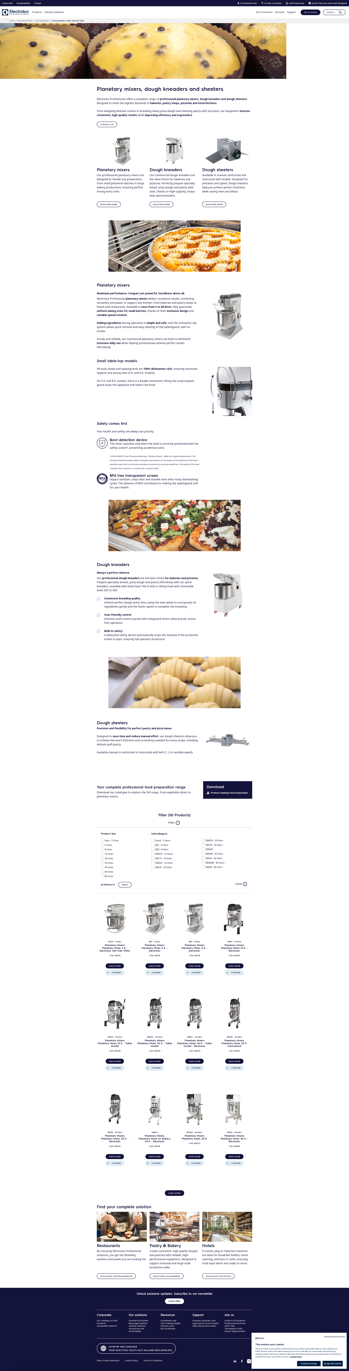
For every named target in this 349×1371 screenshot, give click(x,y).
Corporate (7, 3)
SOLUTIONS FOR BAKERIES (166, 1276)
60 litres (109, 871)
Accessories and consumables (136, 1330)
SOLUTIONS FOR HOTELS (218, 1276)
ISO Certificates (168, 1328)
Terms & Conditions (152, 1360)
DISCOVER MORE (108, 204)
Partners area (167, 1325)
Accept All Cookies (332, 1363)
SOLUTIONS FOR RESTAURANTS (116, 1276)
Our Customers (264, 12)
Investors (101, 1323)
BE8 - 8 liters (161, 849)
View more (115, 966)
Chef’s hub (229, 1325)
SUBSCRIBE (174, 1301)
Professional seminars (235, 1323)
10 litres (109, 853)
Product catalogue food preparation (229, 793)
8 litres (108, 849)
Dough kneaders (166, 169)
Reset (125, 884)
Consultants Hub (168, 1320)
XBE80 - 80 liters (214, 867)
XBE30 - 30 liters (214, 844)
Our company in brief (107, 1320)
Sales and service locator (204, 1325)
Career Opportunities (234, 1331)
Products (37, 12)
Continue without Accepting (334, 1336)
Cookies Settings (309, 1363)
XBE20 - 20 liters (163, 867)
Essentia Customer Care (204, 1320)
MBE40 (209, 849)
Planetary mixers (113, 169)
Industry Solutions (54, 12)
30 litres (109, 862)
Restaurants (108, 1245)
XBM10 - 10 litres (164, 853)
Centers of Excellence (234, 1320)
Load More (174, 1193)
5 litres (108, 845)
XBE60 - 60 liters (214, 858)
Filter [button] (171, 822)
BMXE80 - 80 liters (215, 862)
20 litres (109, 858)
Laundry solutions (137, 1325)
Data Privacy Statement (108, 1360)
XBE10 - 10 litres (163, 858)
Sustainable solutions (107, 1325)
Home (12, 20)
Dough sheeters (217, 169)
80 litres (109, 876)
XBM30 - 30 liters (214, 840)
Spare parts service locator (205, 1323)
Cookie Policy (131, 1360)
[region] (299, 1351)
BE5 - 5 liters (161, 845)
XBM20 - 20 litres (164, 862)
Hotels (208, 1245)
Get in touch (310, 12)
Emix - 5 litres (112, 840)
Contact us (107, 124)
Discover (280, 12)
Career (37, 3)
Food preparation (42, 20)
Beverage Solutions (138, 1323)
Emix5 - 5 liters (162, 840)
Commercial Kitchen (25, 20)
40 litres (109, 867)
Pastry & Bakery (165, 1245)
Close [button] (238, 884)
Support (291, 12)
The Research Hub (233, 1328)
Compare (116, 972)
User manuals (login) (170, 1323)
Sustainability (23, 3)
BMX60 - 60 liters (214, 853)
